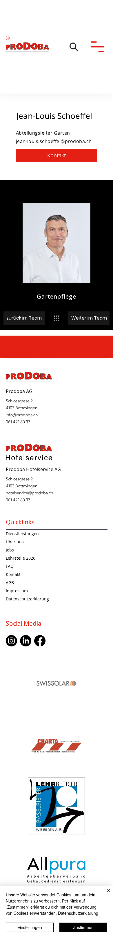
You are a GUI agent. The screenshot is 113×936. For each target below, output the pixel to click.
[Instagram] (11, 640)
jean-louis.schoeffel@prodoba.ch (54, 141)
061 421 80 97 (18, 421)
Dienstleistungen (22, 533)
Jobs (10, 550)
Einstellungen (29, 927)
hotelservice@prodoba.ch (29, 493)
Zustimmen (83, 927)
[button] (74, 47)
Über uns (15, 541)
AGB (10, 582)
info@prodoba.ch (22, 414)
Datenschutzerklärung (27, 599)
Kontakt (13, 574)
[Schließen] (105, 894)
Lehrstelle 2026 (20, 558)
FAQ (10, 566)
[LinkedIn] (25, 640)
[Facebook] (39, 640)
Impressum (17, 590)
